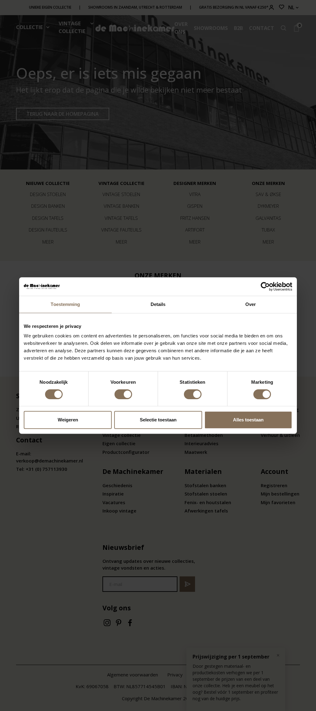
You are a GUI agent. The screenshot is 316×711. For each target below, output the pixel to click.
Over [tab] (250, 304)
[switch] (123, 394)
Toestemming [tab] (65, 304)
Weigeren (68, 419)
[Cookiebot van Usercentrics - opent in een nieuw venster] (265, 286)
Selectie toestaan (158, 419)
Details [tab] (158, 304)
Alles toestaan (248, 419)
